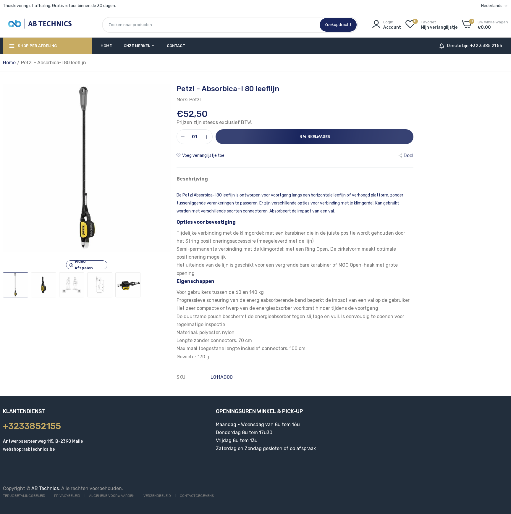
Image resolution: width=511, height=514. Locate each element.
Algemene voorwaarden (112, 496)
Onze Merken (137, 45)
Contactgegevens (197, 496)
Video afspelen (84, 264)
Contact (176, 45)
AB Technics (45, 488)
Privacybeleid (67, 496)
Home (106, 45)
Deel (408, 155)
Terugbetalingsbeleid (24, 496)
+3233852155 (32, 426)
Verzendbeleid (157, 496)
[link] (499, 471)
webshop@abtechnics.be (29, 449)
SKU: (182, 377)
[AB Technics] (40, 24)
